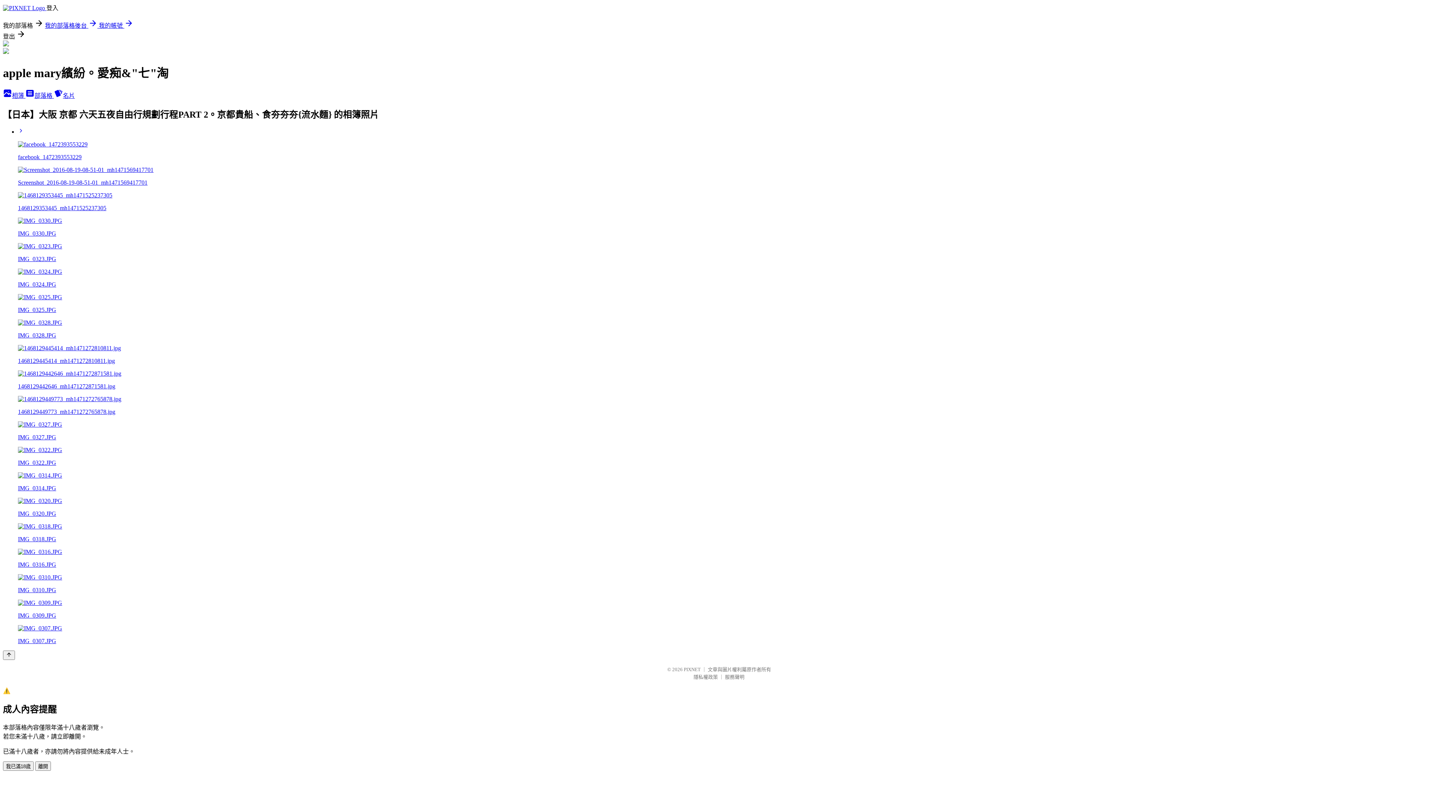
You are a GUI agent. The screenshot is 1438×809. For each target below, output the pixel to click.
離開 (43, 766)
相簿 (18, 96)
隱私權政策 (706, 677)
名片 (69, 96)
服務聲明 (734, 677)
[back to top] (9, 655)
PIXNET (692, 669)
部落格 (44, 96)
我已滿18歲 (18, 766)
